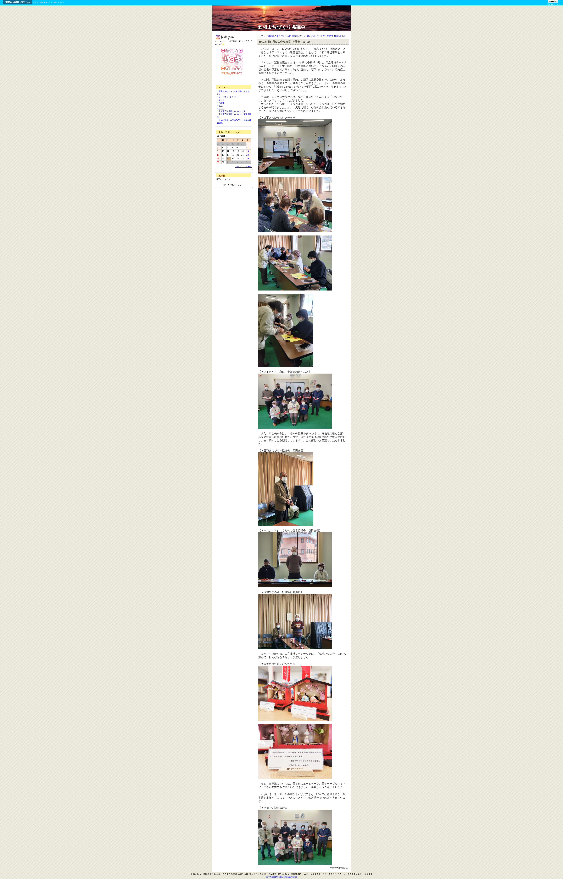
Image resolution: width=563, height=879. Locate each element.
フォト (221, 100)
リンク (221, 108)
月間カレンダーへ (243, 166)
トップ (260, 36)
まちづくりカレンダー (228, 97)
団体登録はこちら (553, 4)
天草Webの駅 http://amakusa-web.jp (281, 877)
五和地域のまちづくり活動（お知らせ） (284, 36)
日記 (221, 105)
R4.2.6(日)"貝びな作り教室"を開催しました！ (327, 36)
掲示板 (221, 103)
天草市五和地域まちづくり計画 (232, 111)
